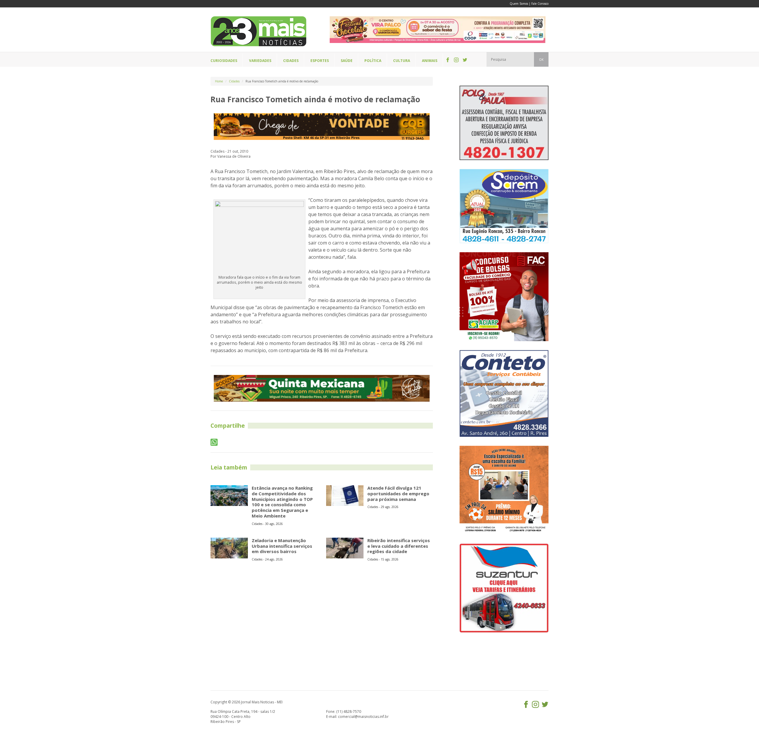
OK (541, 60)
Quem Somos (519, 3)
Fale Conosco (539, 3)
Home (219, 81)
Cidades (234, 81)
